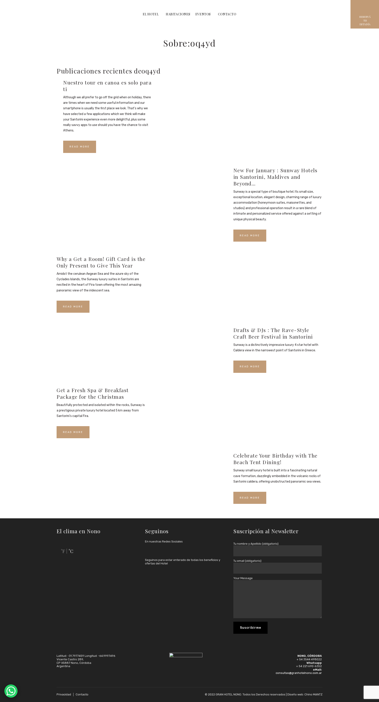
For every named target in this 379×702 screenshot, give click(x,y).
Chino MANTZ (313, 694)
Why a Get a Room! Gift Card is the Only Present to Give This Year (101, 262)
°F (63, 551)
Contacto (82, 694)
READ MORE (80, 146)
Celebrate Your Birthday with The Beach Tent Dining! (275, 458)
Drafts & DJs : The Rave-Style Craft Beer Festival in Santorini (273, 333)
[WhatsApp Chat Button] (11, 691)
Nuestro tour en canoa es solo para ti (107, 85)
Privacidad (64, 694)
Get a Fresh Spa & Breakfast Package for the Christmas (93, 393)
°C (71, 551)
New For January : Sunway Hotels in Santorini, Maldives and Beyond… (275, 177)
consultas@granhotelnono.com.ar (299, 673)
